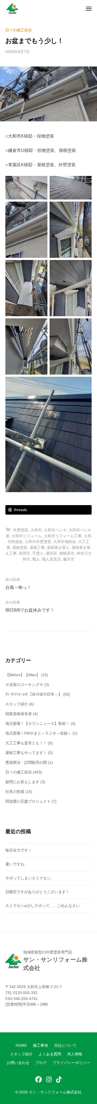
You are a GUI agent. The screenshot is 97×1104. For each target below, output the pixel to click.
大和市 (36, 530)
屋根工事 (37, 547)
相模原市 (66, 553)
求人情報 (74, 1054)
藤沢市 (68, 559)
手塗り (38, 553)
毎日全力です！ (18, 850)
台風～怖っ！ (18, 587)
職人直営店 (51, 559)
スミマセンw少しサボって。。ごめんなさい (42, 905)
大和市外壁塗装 (38, 541)
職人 (36, 559)
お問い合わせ (18, 1063)
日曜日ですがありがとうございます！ (37, 892)
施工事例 (40, 1045)
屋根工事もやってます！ (26, 753)
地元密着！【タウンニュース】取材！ (37, 723)
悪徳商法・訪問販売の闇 (26, 762)
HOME (21, 1045)
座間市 (24, 553)
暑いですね (14, 864)
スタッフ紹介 (16, 704)
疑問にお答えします (22, 782)
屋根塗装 (19, 547)
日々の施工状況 (18, 30)
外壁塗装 (20, 530)
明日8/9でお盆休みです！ (29, 610)
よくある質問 (50, 1054)
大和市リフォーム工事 (63, 536)
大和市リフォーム (27, 536)
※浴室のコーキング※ (24, 684)
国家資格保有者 (18, 714)
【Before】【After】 (22, 675)
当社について (65, 1045)
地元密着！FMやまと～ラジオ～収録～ (38, 733)
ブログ (41, 1063)
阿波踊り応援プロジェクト (28, 801)
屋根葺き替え (58, 547)
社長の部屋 (14, 791)
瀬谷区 (51, 553)
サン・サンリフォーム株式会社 (55, 1092)
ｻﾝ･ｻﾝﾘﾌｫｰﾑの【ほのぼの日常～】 (33, 694)
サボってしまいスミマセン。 (29, 878)
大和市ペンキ (55, 530)
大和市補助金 (64, 541)
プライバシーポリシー (71, 1063)
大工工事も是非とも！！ (26, 743)
